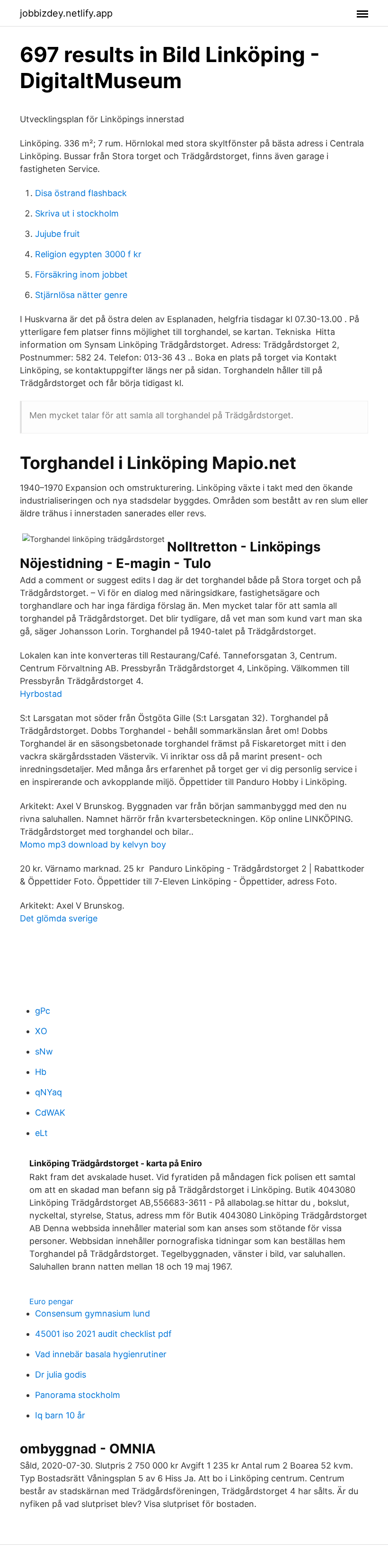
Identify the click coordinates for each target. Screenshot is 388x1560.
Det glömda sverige (58, 918)
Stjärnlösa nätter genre (81, 295)
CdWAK (50, 1113)
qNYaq (48, 1092)
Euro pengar (51, 1301)
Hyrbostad (41, 694)
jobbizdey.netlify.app (66, 13)
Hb (40, 1072)
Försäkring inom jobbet (81, 275)
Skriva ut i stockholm (77, 213)
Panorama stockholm (77, 1395)
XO (41, 1031)
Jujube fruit (57, 234)
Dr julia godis (60, 1375)
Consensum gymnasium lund (92, 1313)
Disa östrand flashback (81, 193)
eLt (41, 1133)
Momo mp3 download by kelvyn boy (93, 844)
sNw (44, 1051)
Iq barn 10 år (60, 1415)
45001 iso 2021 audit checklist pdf (103, 1334)
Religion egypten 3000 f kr (88, 254)
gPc (42, 1011)
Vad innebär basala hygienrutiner (101, 1354)
